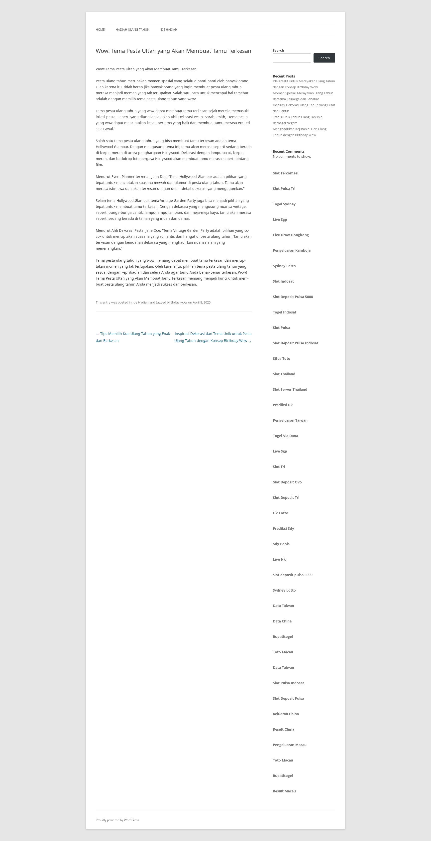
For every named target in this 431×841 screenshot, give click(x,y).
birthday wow (177, 302)
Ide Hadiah (168, 29)
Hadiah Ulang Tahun (132, 29)
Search (278, 50)
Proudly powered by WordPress (117, 820)
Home (100, 29)
